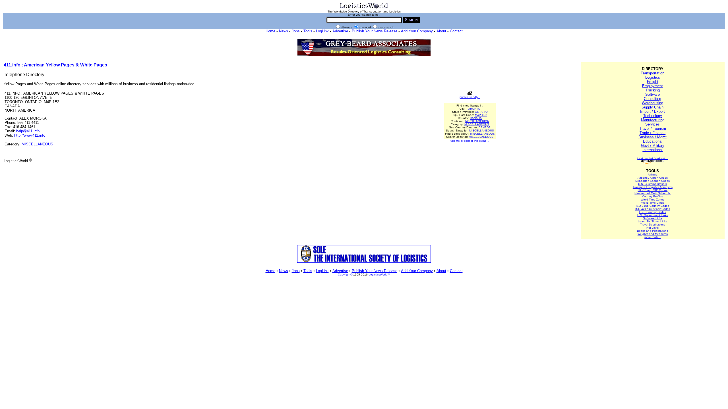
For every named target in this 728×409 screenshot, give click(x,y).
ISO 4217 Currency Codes (652, 208)
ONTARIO (481, 111)
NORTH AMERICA (477, 121)
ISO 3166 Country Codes (652, 205)
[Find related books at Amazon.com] (652, 162)
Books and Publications (652, 230)
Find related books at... (652, 158)
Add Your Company (417, 31)
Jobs (296, 31)
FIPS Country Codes (652, 212)
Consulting (652, 99)
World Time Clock (652, 202)
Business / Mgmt (652, 137)
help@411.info (28, 131)
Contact (456, 31)
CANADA (476, 118)
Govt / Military (652, 145)
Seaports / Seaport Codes (652, 180)
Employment (652, 86)
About (441, 31)
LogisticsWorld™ (379, 274)
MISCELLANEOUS (37, 144)
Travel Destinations (652, 224)
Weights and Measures (653, 233)
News (283, 31)
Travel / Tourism (652, 128)
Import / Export (652, 111)
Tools (307, 31)
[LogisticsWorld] (364, 9)
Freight (652, 82)
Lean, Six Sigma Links (652, 221)
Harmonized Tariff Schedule (652, 193)
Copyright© (345, 274)
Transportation (652, 73)
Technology (652, 116)
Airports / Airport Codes (653, 177)
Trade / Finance (652, 133)
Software (652, 94)
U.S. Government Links (652, 215)
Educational (652, 141)
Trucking (653, 90)
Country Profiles (652, 196)
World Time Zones (652, 199)
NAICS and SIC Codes (652, 190)
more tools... (652, 237)
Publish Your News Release (374, 31)
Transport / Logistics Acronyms (653, 187)
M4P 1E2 (481, 114)
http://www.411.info (29, 135)
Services (652, 124)
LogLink (322, 31)
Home (270, 31)
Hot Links (652, 227)
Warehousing (652, 103)
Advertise (340, 31)
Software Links (652, 218)
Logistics (652, 77)
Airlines (652, 174)
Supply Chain (652, 107)
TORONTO (473, 108)
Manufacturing (652, 120)
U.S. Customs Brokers (652, 183)
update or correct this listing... (469, 140)
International (652, 150)
